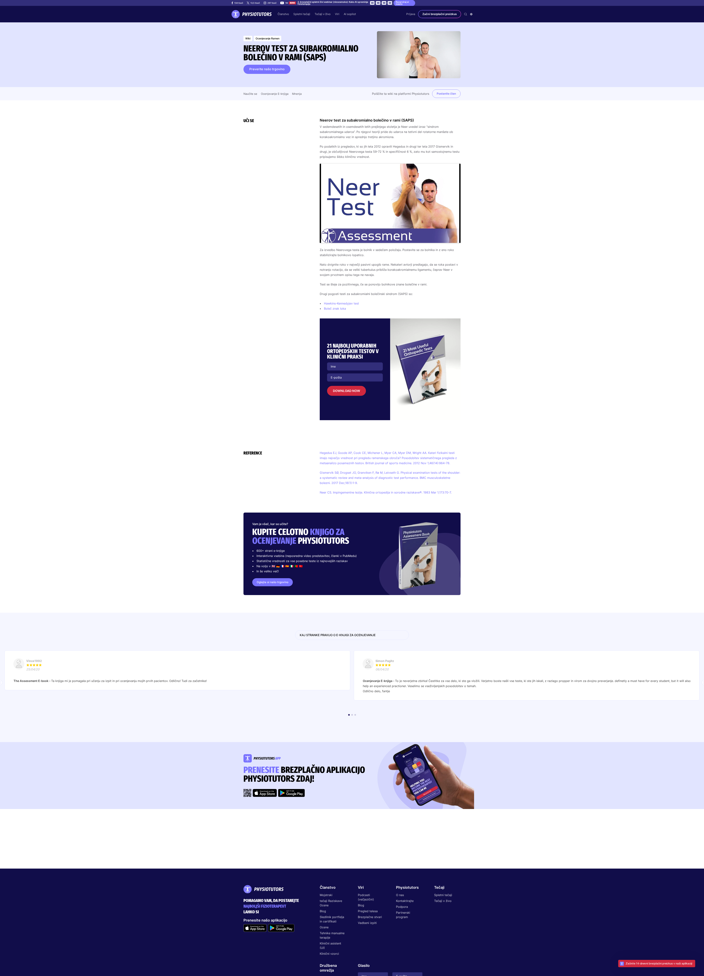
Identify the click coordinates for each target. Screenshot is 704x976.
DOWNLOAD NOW (346, 391)
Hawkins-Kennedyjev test (341, 303)
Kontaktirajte (405, 901)
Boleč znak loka (335, 308)
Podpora (402, 907)
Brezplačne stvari (370, 917)
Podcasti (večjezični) (366, 897)
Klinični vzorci (329, 953)
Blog (323, 911)
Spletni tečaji (443, 895)
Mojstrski (326, 895)
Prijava (410, 14)
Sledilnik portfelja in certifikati (332, 919)
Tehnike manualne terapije (332, 935)
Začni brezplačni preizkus (439, 14)
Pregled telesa (368, 911)
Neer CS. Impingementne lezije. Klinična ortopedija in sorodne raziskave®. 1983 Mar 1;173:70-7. (386, 492)
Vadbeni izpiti (367, 923)
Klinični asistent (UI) (330, 946)
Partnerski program (403, 915)
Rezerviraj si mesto (402, 3)
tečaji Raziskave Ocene (331, 903)
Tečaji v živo (443, 901)
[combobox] (471, 14)
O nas (400, 895)
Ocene (324, 927)
